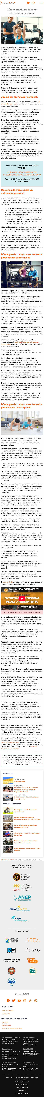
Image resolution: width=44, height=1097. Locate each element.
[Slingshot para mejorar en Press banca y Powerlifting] (8, 834)
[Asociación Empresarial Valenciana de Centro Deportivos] (11, 940)
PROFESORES (6, 1025)
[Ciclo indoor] (32, 961)
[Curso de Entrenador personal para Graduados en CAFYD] (8, 826)
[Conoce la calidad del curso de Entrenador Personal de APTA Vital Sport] (8, 818)
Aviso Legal (22, 1090)
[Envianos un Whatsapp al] (35, 1001)
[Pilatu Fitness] (32, 950)
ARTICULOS (6, 1014)
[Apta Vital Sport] (8, 3)
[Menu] (28, 3)
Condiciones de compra (22, 1093)
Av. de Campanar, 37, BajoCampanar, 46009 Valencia (10, 1040)
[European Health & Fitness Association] (22, 908)
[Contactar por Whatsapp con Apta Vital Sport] (33, 3)
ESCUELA (5, 1022)
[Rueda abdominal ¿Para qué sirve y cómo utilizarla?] (8, 849)
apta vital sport (5, 860)
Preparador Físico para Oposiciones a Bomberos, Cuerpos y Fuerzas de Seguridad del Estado (26, 790)
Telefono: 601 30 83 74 (8, 1043)
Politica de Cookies (22, 1085)
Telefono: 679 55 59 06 (8, 1070)
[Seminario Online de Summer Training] (8, 780)
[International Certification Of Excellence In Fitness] (22, 877)
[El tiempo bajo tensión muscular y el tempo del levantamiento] (8, 841)
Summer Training (19, 781)
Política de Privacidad (22, 1082)
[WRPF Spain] (11, 971)
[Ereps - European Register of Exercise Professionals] (22, 919)
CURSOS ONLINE (8, 1011)
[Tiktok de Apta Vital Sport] (30, 1001)
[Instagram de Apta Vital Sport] (24, 1001)
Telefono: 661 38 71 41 (29, 1070)
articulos (12, 860)
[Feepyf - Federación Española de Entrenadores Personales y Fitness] (22, 887)
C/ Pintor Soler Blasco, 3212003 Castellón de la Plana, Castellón (31, 1041)
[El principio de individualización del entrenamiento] (8, 810)
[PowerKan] (11, 960)
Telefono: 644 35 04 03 (9, 1058)
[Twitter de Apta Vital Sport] (13, 1001)
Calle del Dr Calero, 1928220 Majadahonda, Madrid (31, 1052)
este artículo (8, 582)
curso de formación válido (10, 742)
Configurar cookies (22, 1088)
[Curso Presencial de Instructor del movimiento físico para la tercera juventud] (8, 797)
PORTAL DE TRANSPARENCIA (12, 1028)
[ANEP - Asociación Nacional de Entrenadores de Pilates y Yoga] (22, 898)
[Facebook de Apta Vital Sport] (8, 1001)
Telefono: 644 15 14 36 (29, 1045)
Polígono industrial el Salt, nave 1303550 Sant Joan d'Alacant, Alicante (11, 1054)
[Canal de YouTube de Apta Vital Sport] (19, 1001)
